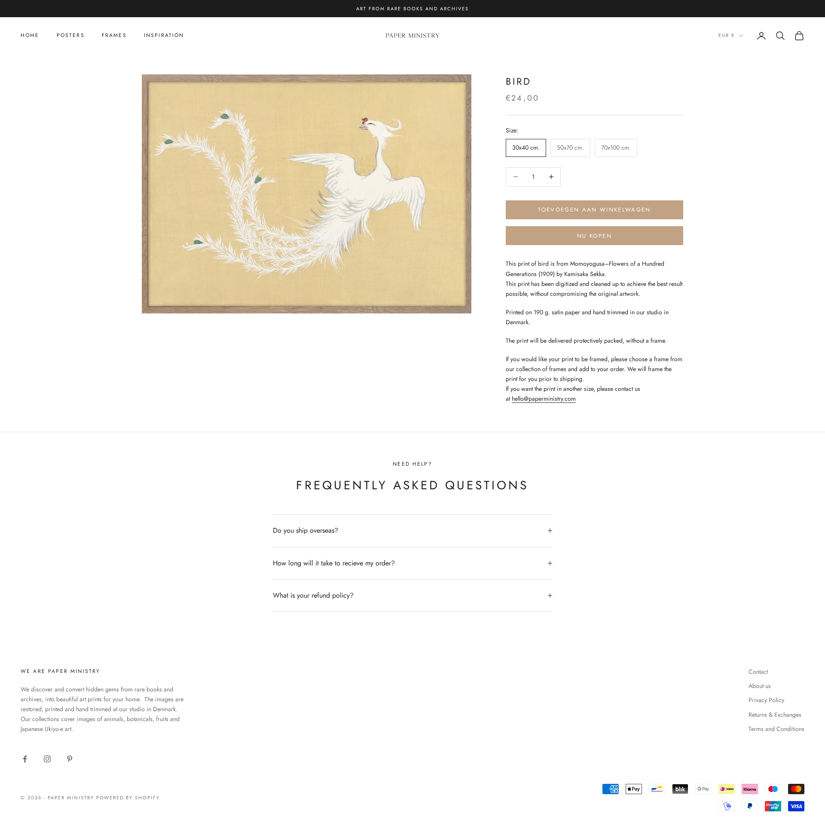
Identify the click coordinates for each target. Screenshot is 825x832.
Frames (114, 35)
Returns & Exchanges (775, 714)
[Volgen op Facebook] (25, 759)
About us (760, 686)
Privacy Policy (766, 700)
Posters (71, 35)
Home (30, 35)
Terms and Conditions (776, 729)
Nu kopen (594, 236)
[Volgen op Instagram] (47, 759)
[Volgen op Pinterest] (69, 759)
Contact (758, 671)
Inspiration (164, 35)
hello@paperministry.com (544, 398)
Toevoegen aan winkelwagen (594, 210)
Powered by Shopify (128, 797)
